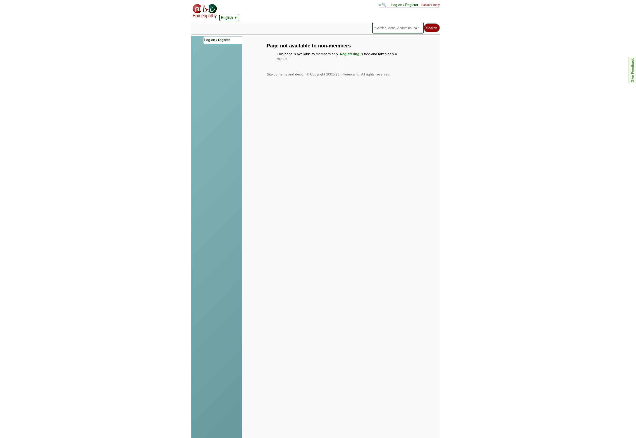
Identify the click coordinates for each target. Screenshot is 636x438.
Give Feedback (633, 70)
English (227, 17)
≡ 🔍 (383, 5)
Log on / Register (404, 5)
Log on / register (217, 40)
